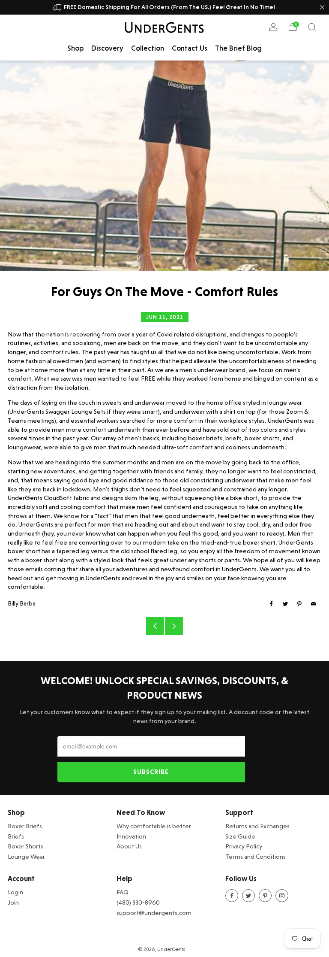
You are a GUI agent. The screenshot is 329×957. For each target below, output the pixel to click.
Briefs (16, 836)
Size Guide (240, 836)
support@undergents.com (154, 912)
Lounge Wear (26, 856)
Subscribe (151, 772)
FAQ (123, 892)
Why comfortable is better (154, 826)
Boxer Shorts (25, 846)
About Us (129, 846)
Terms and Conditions (255, 856)
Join (13, 902)
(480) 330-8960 (138, 902)
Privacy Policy (243, 846)
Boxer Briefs (25, 826)
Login (15, 892)
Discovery (107, 48)
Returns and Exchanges (257, 826)
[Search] (312, 27)
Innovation (131, 836)
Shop (75, 48)
